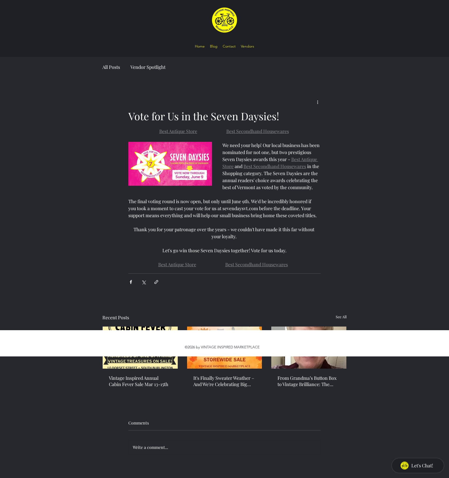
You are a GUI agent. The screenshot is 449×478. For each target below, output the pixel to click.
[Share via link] (156, 282)
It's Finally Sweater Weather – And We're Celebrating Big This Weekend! (223, 381)
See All (341, 316)
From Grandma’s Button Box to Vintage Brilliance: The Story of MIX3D (307, 381)
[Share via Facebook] (130, 282)
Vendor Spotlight (148, 67)
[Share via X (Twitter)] (143, 282)
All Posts (111, 67)
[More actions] (317, 102)
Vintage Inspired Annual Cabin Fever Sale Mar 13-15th (138, 381)
